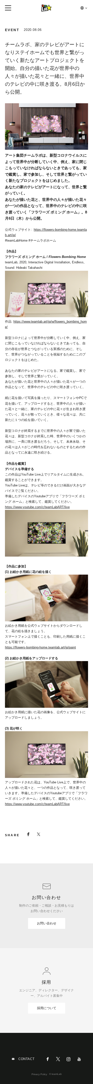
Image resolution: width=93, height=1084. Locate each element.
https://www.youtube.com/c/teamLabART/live (37, 507)
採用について (46, 1008)
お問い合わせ (46, 923)
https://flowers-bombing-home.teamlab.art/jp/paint (40, 647)
